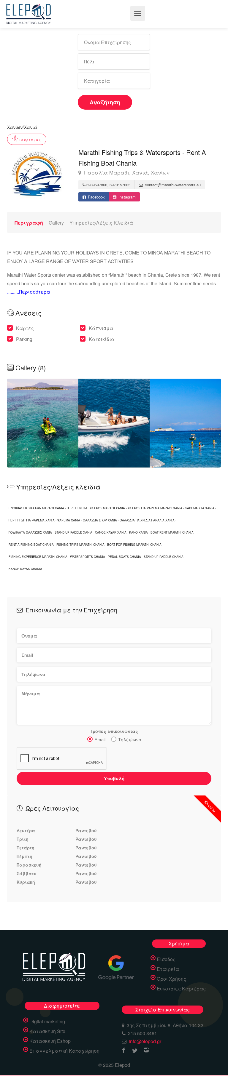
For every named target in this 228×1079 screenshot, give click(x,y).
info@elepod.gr (145, 1041)
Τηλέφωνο (129, 739)
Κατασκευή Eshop (50, 1041)
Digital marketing (47, 1021)
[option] (114, 423)
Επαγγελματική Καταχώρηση (64, 1051)
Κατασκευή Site (47, 1031)
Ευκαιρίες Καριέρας (181, 988)
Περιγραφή (29, 222)
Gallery (56, 222)
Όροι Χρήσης (171, 979)
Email (99, 739)
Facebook (96, 197)
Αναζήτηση (105, 102)
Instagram (126, 197)
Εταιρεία (168, 969)
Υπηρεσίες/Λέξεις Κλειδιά (101, 222)
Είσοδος (166, 959)
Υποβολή (114, 778)
